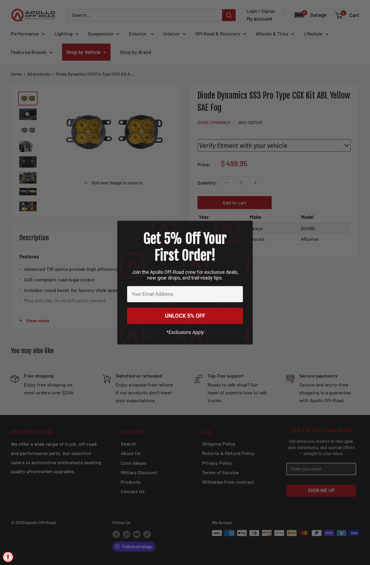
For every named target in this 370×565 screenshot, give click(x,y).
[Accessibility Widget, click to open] (8, 556)
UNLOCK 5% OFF (185, 316)
